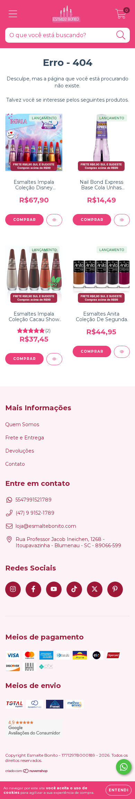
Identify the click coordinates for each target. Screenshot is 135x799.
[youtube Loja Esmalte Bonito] (54, 589)
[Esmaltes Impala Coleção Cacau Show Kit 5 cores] (54, 359)
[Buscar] (121, 35)
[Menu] (13, 14)
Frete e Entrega (24, 438)
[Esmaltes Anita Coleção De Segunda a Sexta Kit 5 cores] (122, 352)
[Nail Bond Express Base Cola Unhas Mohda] (122, 220)
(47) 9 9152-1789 (35, 513)
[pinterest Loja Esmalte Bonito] (115, 589)
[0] (120, 15)
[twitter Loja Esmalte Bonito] (94, 589)
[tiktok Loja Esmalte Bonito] (74, 589)
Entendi (118, 790)
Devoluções (19, 451)
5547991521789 (34, 500)
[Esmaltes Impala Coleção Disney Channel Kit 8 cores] (54, 220)
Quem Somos (22, 424)
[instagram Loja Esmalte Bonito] (13, 589)
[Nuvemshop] (26, 771)
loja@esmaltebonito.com (46, 526)
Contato (15, 464)
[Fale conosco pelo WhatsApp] (124, 767)
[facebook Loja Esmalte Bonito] (33, 589)
